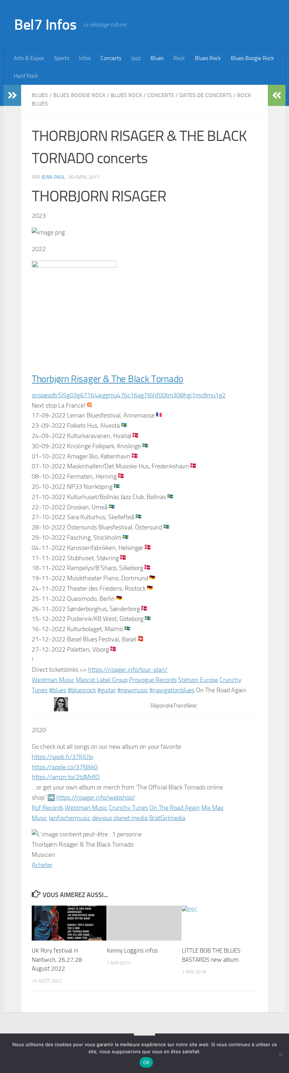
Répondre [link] (161, 705)
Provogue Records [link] (153, 680)
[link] (129, 395)
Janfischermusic (70, 818)
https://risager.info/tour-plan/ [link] (127, 670)
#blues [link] (57, 690)
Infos (85, 58)
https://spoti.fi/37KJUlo (62, 757)
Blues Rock (208, 58)
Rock (179, 58)
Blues (157, 58)
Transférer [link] (185, 705)
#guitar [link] (106, 690)
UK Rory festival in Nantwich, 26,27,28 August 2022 (57, 959)
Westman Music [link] (53, 680)
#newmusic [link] (132, 690)
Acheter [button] (42, 865)
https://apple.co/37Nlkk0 (65, 767)
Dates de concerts (205, 95)
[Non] (280, 1054)
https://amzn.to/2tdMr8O (66, 777)
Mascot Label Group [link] (102, 680)
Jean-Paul (53, 177)
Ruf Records (47, 808)
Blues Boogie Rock (252, 58)
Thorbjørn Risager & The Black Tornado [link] (107, 379)
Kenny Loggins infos (132, 950)
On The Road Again (174, 808)
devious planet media (120, 818)
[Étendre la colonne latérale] (12, 95)
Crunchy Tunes (128, 808)
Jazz (136, 58)
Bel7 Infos (45, 25)
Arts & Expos (29, 58)
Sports (61, 58)
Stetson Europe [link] (198, 680)
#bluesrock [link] (82, 690)
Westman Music (86, 808)
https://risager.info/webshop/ (95, 797)
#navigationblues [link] (172, 690)
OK (146, 1062)
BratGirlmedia (167, 818)
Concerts (110, 58)
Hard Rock (26, 75)
